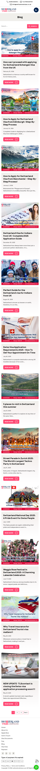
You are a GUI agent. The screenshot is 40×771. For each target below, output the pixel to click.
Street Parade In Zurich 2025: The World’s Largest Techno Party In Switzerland (18, 461)
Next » (26, 712)
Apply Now (5, 733)
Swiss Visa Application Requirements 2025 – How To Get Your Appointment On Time (19, 350)
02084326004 (13, 2)
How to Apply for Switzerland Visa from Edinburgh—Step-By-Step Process (19, 122)
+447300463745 (27, 2)
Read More (9, 82)
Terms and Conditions (18, 766)
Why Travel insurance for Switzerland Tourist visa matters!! (16, 629)
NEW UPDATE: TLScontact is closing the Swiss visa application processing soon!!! (19, 686)
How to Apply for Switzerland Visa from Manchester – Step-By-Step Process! (20, 179)
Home (3, 727)
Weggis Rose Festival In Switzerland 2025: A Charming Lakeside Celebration (19, 572)
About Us (4, 730)
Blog (3, 744)
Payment (4, 749)
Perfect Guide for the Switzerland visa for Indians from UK (17, 293)
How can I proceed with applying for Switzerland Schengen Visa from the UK (20, 65)
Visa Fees (4, 747)
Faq (2, 741)
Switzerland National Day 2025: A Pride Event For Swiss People (19, 517)
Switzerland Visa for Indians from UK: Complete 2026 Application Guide (17, 236)
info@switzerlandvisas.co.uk (21, 4)
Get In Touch (5, 736)
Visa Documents (7, 738)
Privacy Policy (5, 766)
